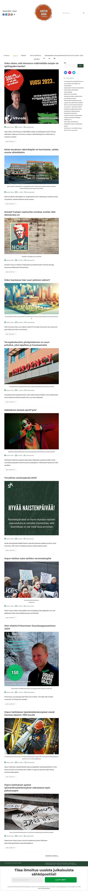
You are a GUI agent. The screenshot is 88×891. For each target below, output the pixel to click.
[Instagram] (69, 72)
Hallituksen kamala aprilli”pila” (20, 409)
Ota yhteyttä (66, 864)
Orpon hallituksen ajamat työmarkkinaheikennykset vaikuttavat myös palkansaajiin (27, 787)
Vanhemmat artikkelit (52, 855)
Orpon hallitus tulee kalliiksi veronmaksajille (27, 558)
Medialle (74, 864)
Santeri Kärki (10, 127)
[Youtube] (9, 14)
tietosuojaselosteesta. (44, 888)
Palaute (59, 864)
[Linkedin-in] (6, 14)
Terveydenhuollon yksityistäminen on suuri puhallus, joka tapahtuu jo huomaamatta (27, 343)
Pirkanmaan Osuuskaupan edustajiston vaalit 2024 (64, 55)
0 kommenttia (30, 127)
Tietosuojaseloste (50, 864)
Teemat (23, 55)
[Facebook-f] (3, 14)
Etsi (65, 63)
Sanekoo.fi (72, 863)
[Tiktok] (12, 14)
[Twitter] (14, 14)
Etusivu (6, 55)
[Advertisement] (44, 41)
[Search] (83, 13)
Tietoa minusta (35, 55)
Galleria (37, 59)
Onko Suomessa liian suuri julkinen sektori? (27, 280)
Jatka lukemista (11, 141)
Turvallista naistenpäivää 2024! (20, 477)
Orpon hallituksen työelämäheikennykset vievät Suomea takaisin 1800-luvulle (29, 713)
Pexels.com (31, 602)
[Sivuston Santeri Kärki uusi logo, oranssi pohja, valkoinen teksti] (44, 12)
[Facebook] (65, 72)
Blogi (15, 55)
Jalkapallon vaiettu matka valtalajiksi (56, 863)
